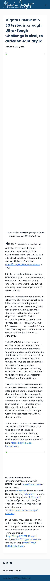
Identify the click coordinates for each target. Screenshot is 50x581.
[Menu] (46, 5)
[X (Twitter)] (7, 563)
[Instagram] (11, 563)
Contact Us (8, 571)
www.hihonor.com (32, 484)
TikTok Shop (34, 497)
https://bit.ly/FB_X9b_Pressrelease (22, 264)
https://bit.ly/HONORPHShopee (21, 536)
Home (18, 571)
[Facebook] (4, 563)
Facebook (21, 490)
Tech (23, 47)
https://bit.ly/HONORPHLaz (27, 539)
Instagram (28, 494)
